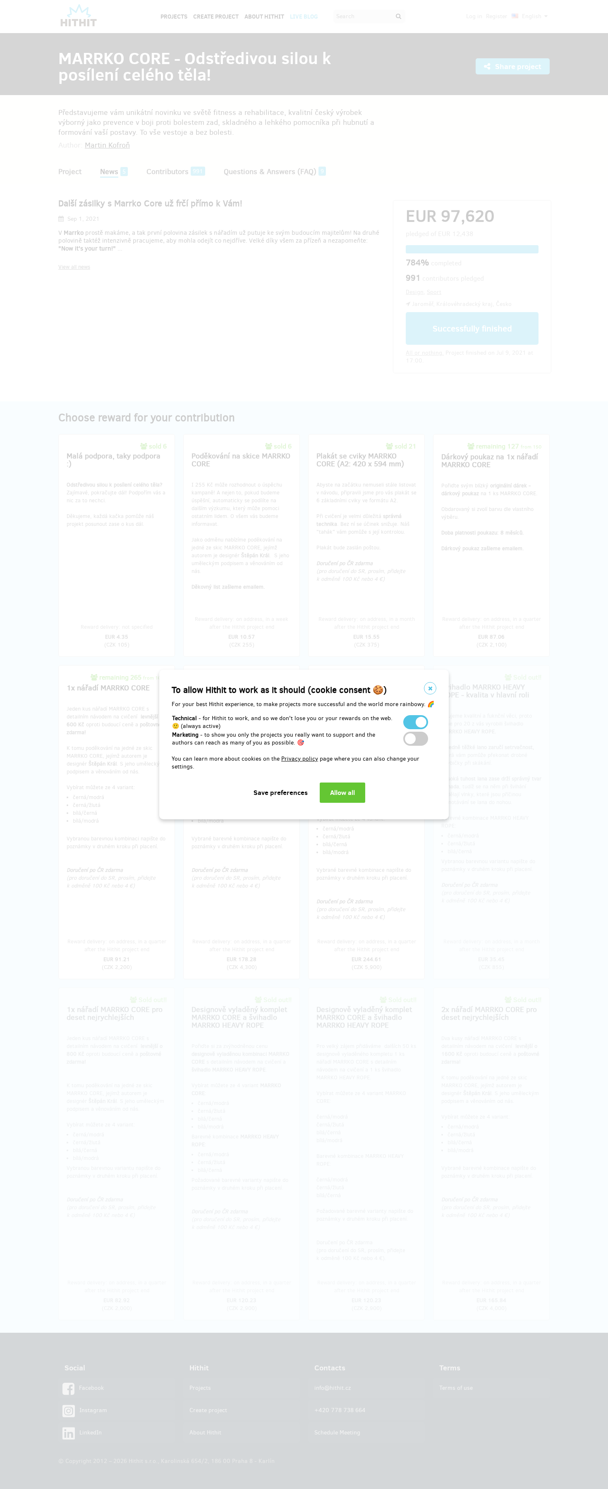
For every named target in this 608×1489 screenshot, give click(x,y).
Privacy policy (299, 759)
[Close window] (430, 688)
